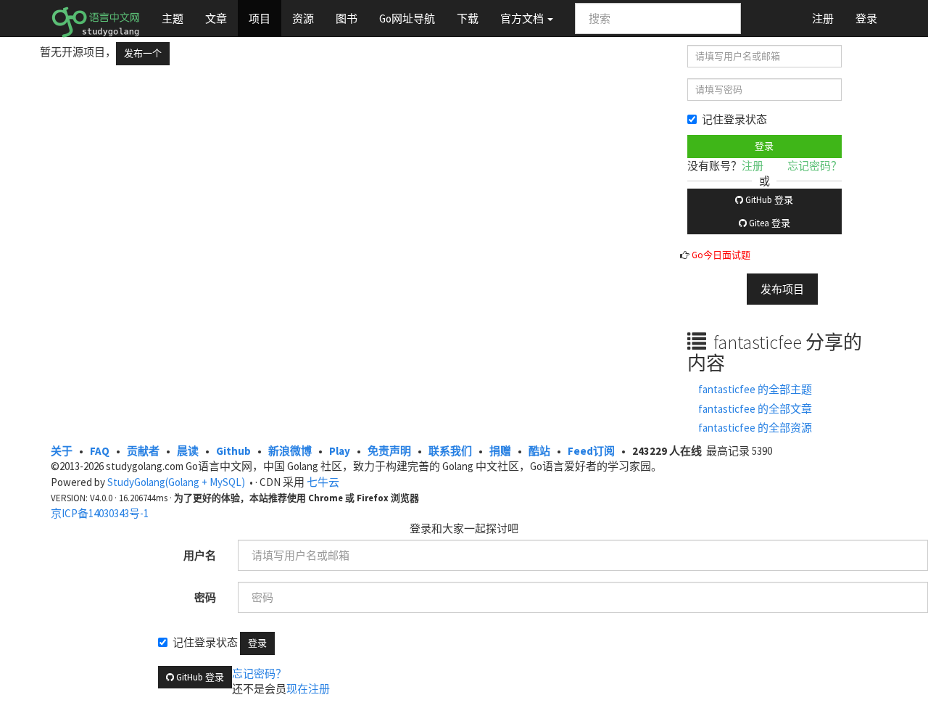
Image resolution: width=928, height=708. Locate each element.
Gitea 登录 (768, 223)
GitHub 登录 (768, 200)
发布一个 (143, 53)
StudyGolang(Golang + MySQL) (176, 482)
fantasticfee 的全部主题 (755, 389)
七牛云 (323, 482)
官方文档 (523, 18)
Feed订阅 (591, 451)
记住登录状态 (734, 119)
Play (339, 451)
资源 (303, 18)
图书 (346, 18)
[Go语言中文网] (95, 18)
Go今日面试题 (721, 255)
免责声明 (389, 451)
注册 (823, 18)
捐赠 (500, 451)
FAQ (99, 451)
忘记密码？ (814, 166)
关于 (61, 451)
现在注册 (308, 689)
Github (233, 451)
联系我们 (450, 451)
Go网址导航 (407, 18)
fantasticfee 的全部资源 (755, 428)
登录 (866, 18)
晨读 (188, 451)
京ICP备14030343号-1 (100, 513)
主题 (172, 18)
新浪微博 (290, 451)
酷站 (539, 451)
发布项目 (782, 289)
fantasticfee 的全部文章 (755, 409)
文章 (216, 18)
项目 (259, 18)
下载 (467, 18)
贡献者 (143, 451)
